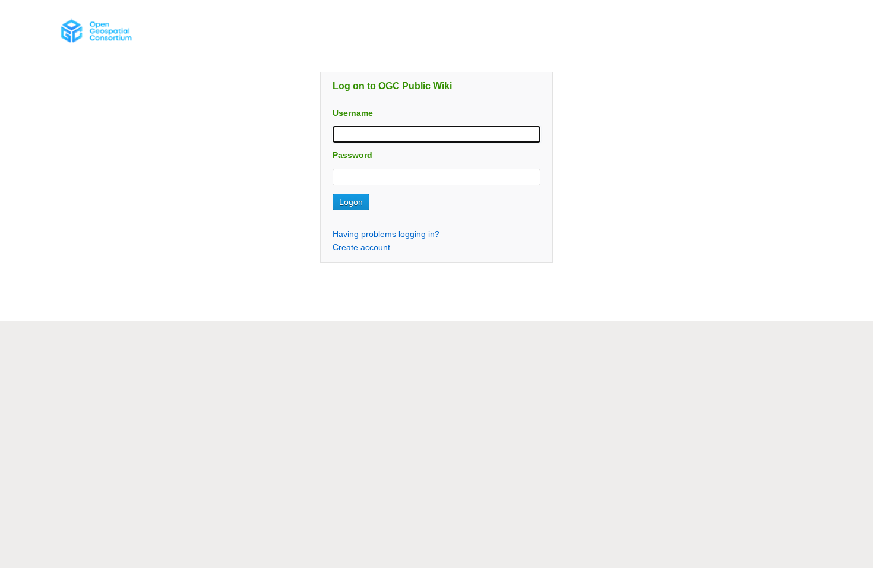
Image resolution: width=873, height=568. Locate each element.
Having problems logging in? (386, 234)
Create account (361, 247)
